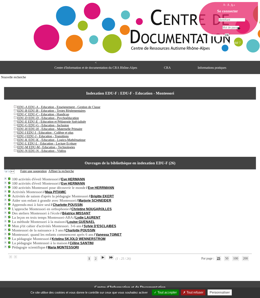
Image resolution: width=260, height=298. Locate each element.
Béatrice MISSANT (76, 213)
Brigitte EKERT (102, 196)
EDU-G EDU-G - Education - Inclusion (43, 125)
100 (235, 258)
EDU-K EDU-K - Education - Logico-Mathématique (51, 140)
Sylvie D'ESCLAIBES (100, 226)
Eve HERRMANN (101, 187)
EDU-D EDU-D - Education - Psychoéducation (48, 118)
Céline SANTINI (81, 243)
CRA (167, 67)
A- (224, 4)
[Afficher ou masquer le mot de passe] (238, 28)
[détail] (5, 178)
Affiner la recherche (61, 171)
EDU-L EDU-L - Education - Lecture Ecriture (47, 143)
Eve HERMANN (73, 179)
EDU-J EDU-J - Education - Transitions (43, 136)
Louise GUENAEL (81, 222)
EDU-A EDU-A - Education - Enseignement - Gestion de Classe (58, 107)
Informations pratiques (212, 67)
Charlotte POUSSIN (68, 205)
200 (245, 258)
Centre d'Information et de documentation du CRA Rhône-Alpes (95, 67)
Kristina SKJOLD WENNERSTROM (78, 239)
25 (218, 258)
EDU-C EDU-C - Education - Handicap (43, 114)
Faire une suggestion (33, 171)
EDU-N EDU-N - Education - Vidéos (41, 151)
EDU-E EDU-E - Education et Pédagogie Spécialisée (51, 121)
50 (226, 258)
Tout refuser (194, 292)
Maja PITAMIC (55, 192)
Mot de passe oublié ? (226, 42)
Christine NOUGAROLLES (91, 209)
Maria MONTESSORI (63, 247)
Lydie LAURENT (88, 217)
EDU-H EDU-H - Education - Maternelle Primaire (49, 129)
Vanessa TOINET (109, 234)
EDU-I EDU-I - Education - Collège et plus (45, 132)
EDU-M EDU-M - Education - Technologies (46, 147)
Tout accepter (167, 292)
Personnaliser (220, 292)
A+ (233, 5)
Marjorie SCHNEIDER (94, 200)
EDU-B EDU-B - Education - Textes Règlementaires (51, 110)
